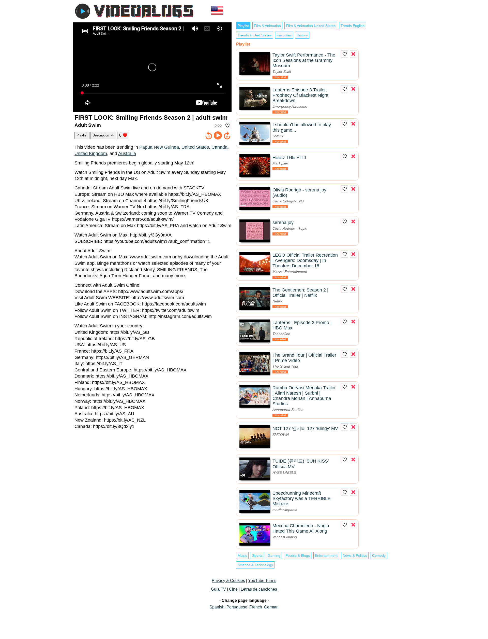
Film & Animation (267, 26)
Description (101, 135)
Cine (233, 589)
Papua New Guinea (159, 147)
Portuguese (236, 607)
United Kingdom (90, 153)
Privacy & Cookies (228, 580)
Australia (127, 153)
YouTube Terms (262, 580)
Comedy (379, 555)
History (302, 35)
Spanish (216, 607)
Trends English (352, 26)
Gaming (274, 555)
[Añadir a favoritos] (227, 125)
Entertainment (326, 555)
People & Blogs (297, 555)
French (255, 607)
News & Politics (355, 555)
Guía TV (218, 589)
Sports (257, 555)
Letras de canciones (259, 589)
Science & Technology (255, 565)
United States (195, 147)
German (271, 607)
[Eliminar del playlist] (353, 54)
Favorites (284, 35)
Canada (219, 147)
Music (242, 555)
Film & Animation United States (311, 26)
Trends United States (254, 35)
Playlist (82, 135)
